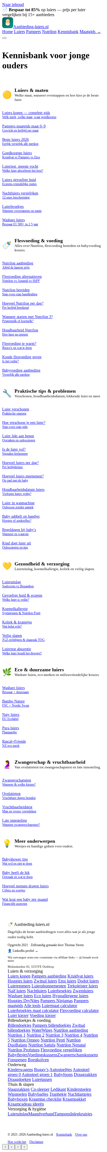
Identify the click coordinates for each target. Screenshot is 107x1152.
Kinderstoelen (79, 1089)
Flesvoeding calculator (79, 1010)
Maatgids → (90, 31)
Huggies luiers (20, 981)
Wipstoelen (17, 1094)
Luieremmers (19, 986)
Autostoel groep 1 (37, 1074)
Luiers (19, 31)
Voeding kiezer (43, 1015)
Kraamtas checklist (45, 1099)
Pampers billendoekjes (51, 1025)
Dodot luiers (88, 981)
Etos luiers (67, 981)
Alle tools (32, 1005)
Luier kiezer (18, 1015)
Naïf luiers (17, 990)
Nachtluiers (37, 990)
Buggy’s (41, 1069)
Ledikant (58, 1089)
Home (7, 31)
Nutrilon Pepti (53, 1040)
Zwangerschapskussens (77, 1054)
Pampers (33, 31)
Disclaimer (36, 1142)
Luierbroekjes (60, 990)
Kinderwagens (20, 1069)
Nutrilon (49, 31)
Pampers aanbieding (49, 976)
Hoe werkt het (17, 1142)
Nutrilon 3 (54, 1035)
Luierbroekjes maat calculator (33, 1010)
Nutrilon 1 (17, 1035)
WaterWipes (42, 1030)
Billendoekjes (19, 1025)
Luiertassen (42, 1079)
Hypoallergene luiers (70, 995)
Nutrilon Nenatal (71, 1045)
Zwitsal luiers (45, 981)
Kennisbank (68, 31)
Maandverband (41, 1114)
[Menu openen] (4, 38)
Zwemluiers (83, 990)
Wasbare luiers (20, 995)
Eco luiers (42, 995)
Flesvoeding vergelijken (61, 1050)
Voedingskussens (42, 1054)
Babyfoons (63, 1074)
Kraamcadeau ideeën (26, 1104)
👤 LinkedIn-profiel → (23, 951)
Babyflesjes (18, 1054)
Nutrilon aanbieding (71, 1030)
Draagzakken (85, 1074)
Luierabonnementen (49, 986)
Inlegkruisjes (81, 1114)
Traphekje (58, 1094)
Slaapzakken (19, 1089)
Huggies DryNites (23, 1000)
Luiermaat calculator (59, 1005)
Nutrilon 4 (73, 1035)
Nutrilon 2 (35, 1035)
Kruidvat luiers (80, 976)
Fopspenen (17, 1059)
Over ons (81, 1134)
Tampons (62, 1114)
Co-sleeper (40, 1089)
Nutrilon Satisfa (41, 1045)
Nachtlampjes (79, 1094)
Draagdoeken (19, 1079)
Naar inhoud (13, 4)
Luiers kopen (19, 976)
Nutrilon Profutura (24, 1050)
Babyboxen (18, 1099)
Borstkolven (38, 1059)
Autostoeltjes (60, 1069)
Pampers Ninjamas (56, 1000)
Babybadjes (38, 1094)
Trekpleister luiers (82, 986)
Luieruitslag (18, 1114)
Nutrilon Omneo (25, 1040)
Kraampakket (74, 1099)
